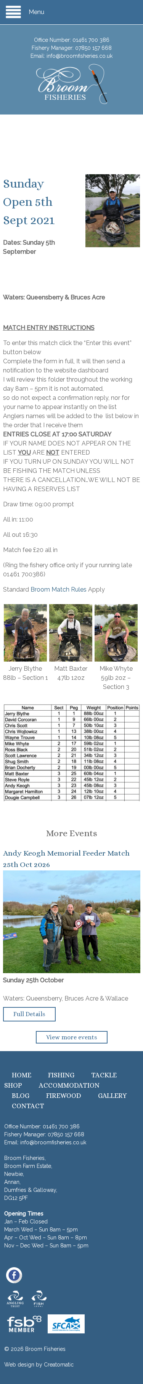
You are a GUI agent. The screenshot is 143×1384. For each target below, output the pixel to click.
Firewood (63, 1095)
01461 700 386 (90, 40)
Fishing (61, 1075)
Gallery (112, 1095)
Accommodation (69, 1085)
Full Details (29, 1014)
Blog (20, 1095)
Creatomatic (59, 1365)
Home (21, 1075)
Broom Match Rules (59, 589)
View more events (71, 1037)
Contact (28, 1106)
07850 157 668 (93, 48)
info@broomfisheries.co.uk (79, 56)
